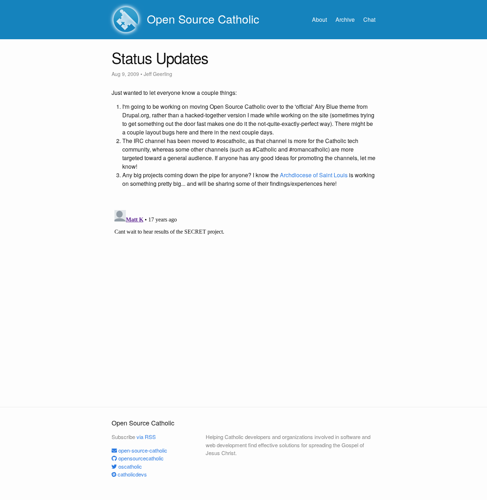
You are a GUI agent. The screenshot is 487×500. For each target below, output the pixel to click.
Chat (369, 19)
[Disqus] (243, 296)
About (319, 19)
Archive (345, 19)
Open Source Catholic (201, 18)
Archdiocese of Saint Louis (314, 175)
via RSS (146, 436)
